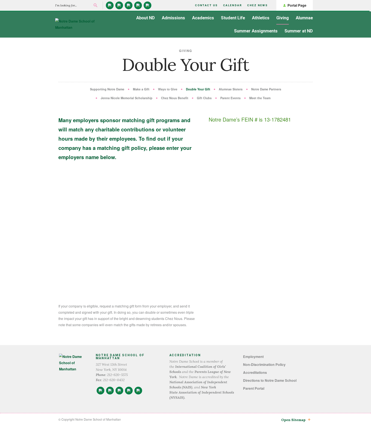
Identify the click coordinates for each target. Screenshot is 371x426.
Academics (203, 17)
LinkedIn (128, 5)
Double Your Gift (198, 89)
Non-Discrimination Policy (264, 364)
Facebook (110, 5)
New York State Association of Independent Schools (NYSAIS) (201, 392)
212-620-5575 (117, 375)
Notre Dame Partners (266, 89)
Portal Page (296, 5)
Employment (253, 356)
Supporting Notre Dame (107, 89)
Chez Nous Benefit (174, 98)
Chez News (257, 5)
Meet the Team (260, 98)
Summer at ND (298, 30)
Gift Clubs (204, 98)
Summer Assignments (256, 30)
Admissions (173, 17)
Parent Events (230, 98)
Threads (147, 5)
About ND (145, 17)
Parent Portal (253, 388)
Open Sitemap (293, 420)
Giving (282, 17)
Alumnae (304, 17)
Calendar (232, 5)
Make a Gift (141, 89)
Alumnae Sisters (231, 89)
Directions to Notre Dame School (269, 380)
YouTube (138, 5)
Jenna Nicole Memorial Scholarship (126, 98)
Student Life (233, 17)
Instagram (119, 5)
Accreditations (255, 372)
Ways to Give (167, 89)
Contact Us (206, 5)
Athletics (260, 17)
